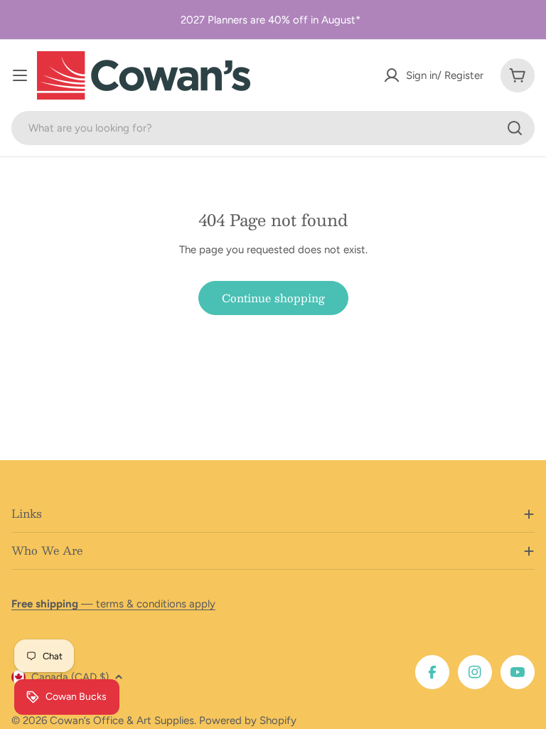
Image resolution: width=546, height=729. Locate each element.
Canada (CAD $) (70, 677)
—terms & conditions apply (113, 603)
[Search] (514, 128)
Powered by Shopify (247, 720)
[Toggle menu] (19, 75)
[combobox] (273, 128)
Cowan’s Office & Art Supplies (122, 720)
